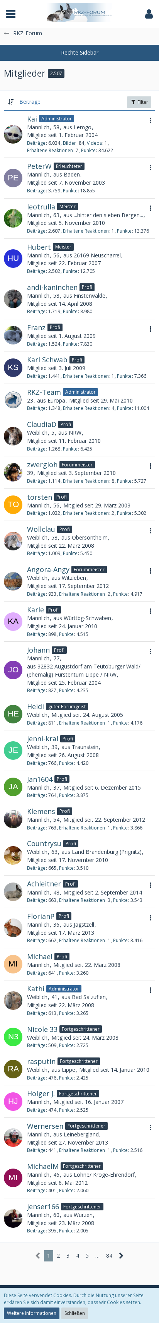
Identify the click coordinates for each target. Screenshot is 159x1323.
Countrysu (44, 843)
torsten (39, 497)
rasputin (41, 1061)
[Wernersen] (13, 1137)
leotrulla (41, 206)
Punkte (88, 150)
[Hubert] (13, 258)
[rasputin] (13, 1069)
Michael (39, 956)
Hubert (39, 247)
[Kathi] (13, 1000)
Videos (94, 143)
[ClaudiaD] (13, 436)
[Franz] (13, 335)
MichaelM (43, 1166)
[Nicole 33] (13, 1037)
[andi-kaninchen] (13, 299)
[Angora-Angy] (13, 581)
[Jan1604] (13, 787)
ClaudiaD (41, 424)
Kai (32, 118)
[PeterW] (13, 178)
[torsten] (13, 504)
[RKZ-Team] (13, 400)
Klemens (41, 811)
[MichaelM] (13, 1178)
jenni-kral (42, 738)
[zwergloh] (13, 472)
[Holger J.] (13, 1101)
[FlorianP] (13, 928)
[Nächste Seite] (121, 1255)
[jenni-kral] (13, 750)
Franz (36, 327)
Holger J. (41, 1093)
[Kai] (13, 134)
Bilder (69, 143)
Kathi (35, 988)
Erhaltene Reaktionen (50, 150)
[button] (10, 14)
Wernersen (45, 1126)
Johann (38, 650)
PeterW (39, 166)
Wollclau (41, 529)
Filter (142, 102)
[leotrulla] (13, 218)
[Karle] (13, 621)
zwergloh (42, 464)
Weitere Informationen (31, 1313)
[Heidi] (13, 714)
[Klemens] (13, 819)
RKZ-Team (44, 392)
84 (109, 1255)
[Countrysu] (13, 855)
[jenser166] (13, 1218)
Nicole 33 (42, 1029)
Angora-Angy (48, 569)
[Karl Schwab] (13, 367)
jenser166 (43, 1206)
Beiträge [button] (30, 101)
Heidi (35, 706)
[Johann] (13, 670)
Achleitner (44, 883)
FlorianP (40, 916)
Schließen (74, 1313)
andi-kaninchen (52, 287)
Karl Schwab (47, 359)
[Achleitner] (13, 892)
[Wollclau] (13, 541)
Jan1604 (39, 779)
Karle (35, 609)
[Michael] (13, 964)
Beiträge (36, 143)
